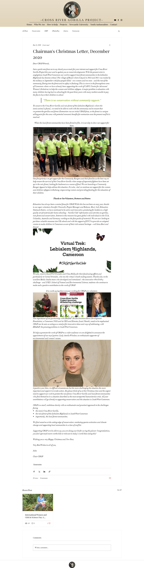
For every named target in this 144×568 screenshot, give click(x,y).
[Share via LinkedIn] (44, 472)
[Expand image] (45, 304)
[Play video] (72, 250)
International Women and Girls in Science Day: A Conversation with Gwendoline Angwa (36, 516)
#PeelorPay (55, 31)
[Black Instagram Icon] (121, 20)
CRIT (46, 31)
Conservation (36, 31)
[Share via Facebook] (34, 472)
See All (119, 490)
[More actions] (109, 45)
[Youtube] (115, 20)
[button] (119, 31)
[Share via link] (49, 472)
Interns (66, 31)
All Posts (25, 31)
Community (75, 31)
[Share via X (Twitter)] (39, 472)
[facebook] (118, 20)
